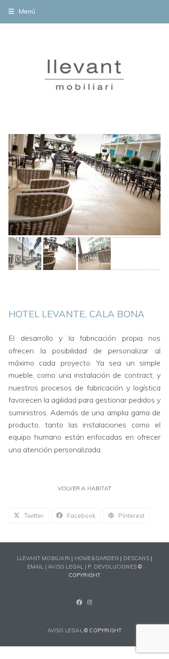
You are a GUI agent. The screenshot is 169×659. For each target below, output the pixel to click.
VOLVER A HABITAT (84, 488)
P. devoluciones (112, 566)
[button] (21, 11)
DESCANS (136, 558)
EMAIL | (37, 566)
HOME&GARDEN (97, 558)
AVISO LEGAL (65, 630)
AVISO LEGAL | (68, 566)
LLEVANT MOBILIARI (44, 558)
